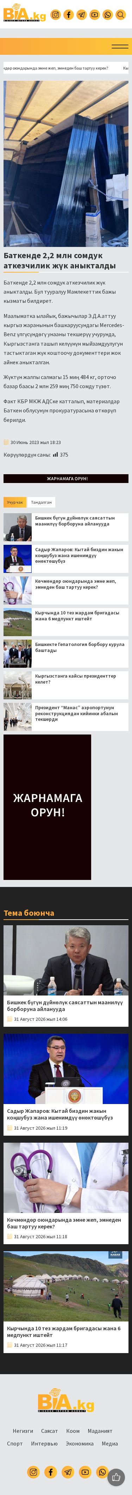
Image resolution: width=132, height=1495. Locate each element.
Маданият (100, 1430)
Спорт (15, 1443)
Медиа (110, 1443)
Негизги (23, 1430)
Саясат (49, 1430)
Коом (73, 1430)
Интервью (44, 1443)
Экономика (80, 1443)
